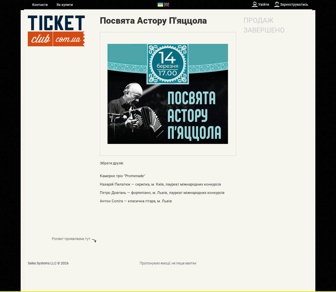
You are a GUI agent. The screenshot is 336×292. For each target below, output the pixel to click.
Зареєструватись (294, 4)
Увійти (263, 4)
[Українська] (160, 4)
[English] (166, 4)
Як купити (65, 5)
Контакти (40, 5)
